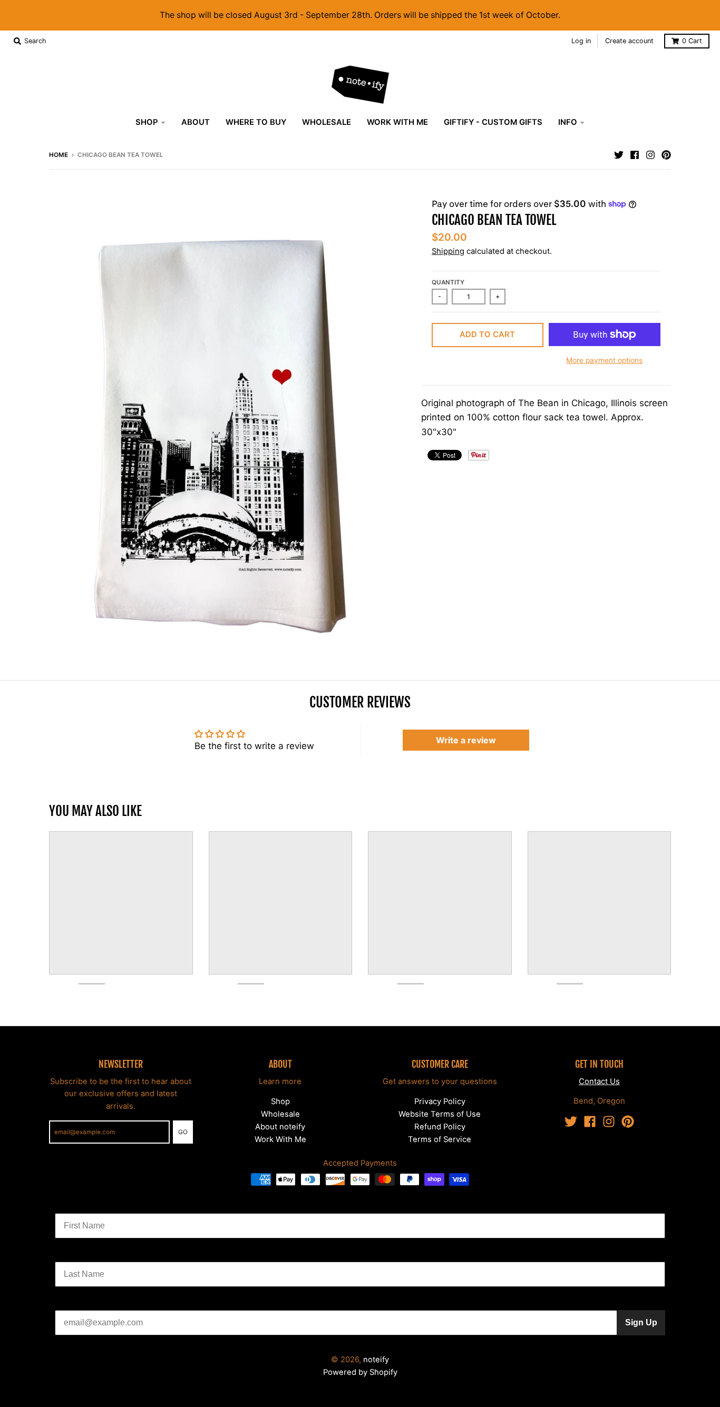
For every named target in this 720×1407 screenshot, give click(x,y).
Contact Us (599, 1081)
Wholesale (280, 1114)
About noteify (280, 1126)
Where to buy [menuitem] (256, 122)
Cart (692, 41)
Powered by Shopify (360, 1372)
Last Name (76, 1253)
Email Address (84, 1301)
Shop (280, 1101)
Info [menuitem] (567, 122)
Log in (581, 41)
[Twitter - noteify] (619, 154)
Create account (629, 41)
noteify (376, 1359)
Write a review (466, 740)
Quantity (448, 282)
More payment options (604, 360)
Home (58, 155)
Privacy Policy (439, 1101)
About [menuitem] (195, 122)
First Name (76, 1205)
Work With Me (280, 1139)
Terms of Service (439, 1139)
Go (183, 1132)
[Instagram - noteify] (650, 154)
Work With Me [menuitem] (397, 122)
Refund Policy (439, 1126)
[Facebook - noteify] (634, 154)
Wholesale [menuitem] (326, 122)
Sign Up (641, 1322)
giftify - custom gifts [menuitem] (493, 122)
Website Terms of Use (439, 1114)
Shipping (448, 251)
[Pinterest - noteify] (666, 154)
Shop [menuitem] (146, 122)
